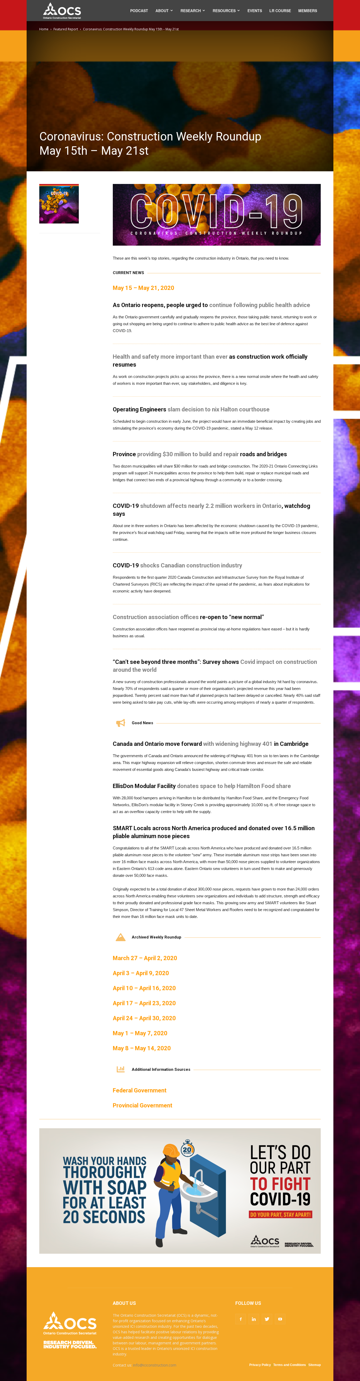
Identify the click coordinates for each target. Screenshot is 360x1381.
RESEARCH (191, 10)
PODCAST (139, 10)
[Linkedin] (254, 1319)
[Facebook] (240, 1319)
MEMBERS (307, 10)
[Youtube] (280, 1319)
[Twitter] (267, 1319)
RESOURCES (224, 10)
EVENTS (254, 10)
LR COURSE (280, 10)
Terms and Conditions (289, 1365)
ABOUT (162, 10)
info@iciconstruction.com (154, 1365)
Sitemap (314, 1365)
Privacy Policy (260, 1365)
